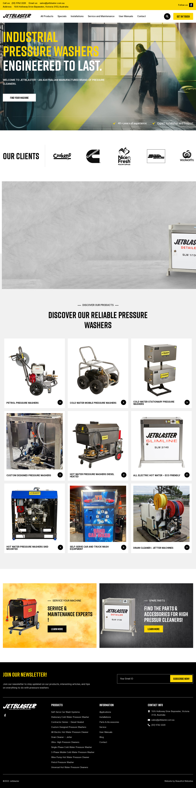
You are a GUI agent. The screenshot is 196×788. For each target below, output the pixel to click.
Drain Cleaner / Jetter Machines (153, 548)
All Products (47, 16)
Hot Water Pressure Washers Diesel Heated (92, 475)
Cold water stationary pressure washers (153, 403)
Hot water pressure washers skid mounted (27, 548)
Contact (141, 16)
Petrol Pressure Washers (22, 403)
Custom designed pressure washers (28, 475)
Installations (77, 16)
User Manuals (126, 16)
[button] (167, 16)
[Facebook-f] (191, 5)
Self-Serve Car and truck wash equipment (89, 548)
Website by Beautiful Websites (178, 781)
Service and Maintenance (101, 16)
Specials (62, 16)
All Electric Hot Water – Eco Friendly (156, 475)
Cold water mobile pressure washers (93, 403)
